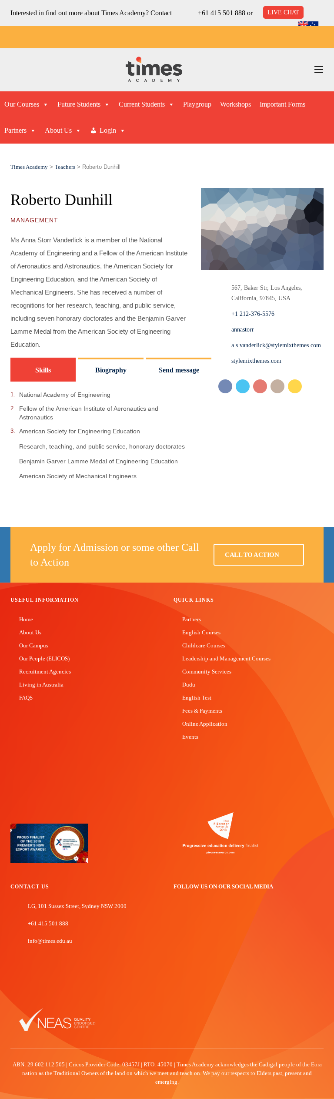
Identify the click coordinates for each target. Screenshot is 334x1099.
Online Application (204, 723)
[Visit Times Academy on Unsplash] (190, 916)
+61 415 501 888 (221, 13)
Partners (15, 130)
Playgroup (197, 104)
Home (26, 619)
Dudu (188, 684)
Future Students (78, 104)
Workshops (235, 104)
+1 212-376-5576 (252, 314)
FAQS (26, 697)
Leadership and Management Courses (226, 658)
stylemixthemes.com (256, 361)
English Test (196, 697)
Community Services (206, 671)
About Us (58, 130)
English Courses (201, 632)
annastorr (242, 329)
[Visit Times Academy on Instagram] (203, 916)
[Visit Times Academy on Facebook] (177, 916)
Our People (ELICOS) (44, 658)
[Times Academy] (154, 69)
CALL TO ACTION (253, 554)
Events (190, 737)
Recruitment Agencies (45, 671)
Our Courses (21, 104)
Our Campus (33, 645)
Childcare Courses (203, 645)
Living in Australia (41, 684)
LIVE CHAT (283, 12)
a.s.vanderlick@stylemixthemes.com (276, 345)
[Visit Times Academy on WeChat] (216, 916)
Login (108, 130)
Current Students (142, 104)
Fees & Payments (202, 710)
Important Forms (282, 104)
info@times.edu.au (50, 941)
